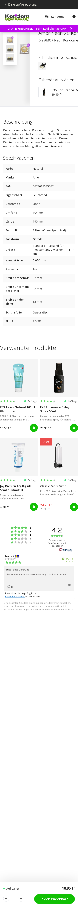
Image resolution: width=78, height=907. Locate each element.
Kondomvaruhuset (15, 596)
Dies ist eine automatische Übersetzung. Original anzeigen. (36, 574)
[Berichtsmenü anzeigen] (69, 586)
